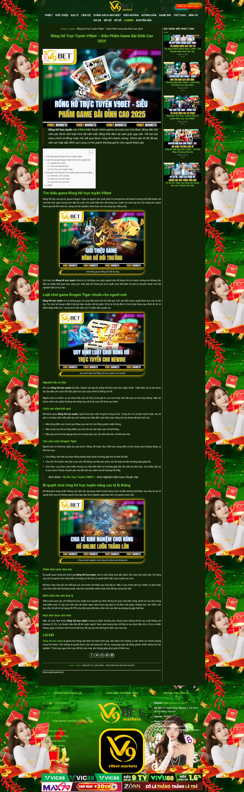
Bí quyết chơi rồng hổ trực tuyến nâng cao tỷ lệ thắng (69, 172)
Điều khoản (131, 15)
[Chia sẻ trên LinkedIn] (112, 655)
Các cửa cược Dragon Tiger (62, 169)
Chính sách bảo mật (107, 15)
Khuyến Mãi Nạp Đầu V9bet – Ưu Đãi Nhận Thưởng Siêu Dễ (182, 89)
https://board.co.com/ (175, 703)
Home (64, 28)
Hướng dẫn (148, 15)
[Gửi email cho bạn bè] (102, 655)
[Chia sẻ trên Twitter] (96, 655)
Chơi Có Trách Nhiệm (56, 703)
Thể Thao (180, 15)
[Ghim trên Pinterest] (107, 655)
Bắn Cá (193, 15)
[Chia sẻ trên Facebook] (91, 655)
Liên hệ (86, 15)
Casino (128, 20)
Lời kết (49, 185)
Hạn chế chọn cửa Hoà (60, 182)
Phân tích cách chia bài (60, 176)
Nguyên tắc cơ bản (58, 163)
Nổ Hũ (108, 20)
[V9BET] (122, 6)
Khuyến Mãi (144, 20)
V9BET (49, 15)
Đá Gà (97, 20)
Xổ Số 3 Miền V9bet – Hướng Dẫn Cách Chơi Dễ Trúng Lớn (182, 156)
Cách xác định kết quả (59, 166)
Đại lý (75, 15)
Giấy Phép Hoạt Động (56, 708)
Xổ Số (118, 20)
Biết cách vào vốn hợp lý (60, 179)
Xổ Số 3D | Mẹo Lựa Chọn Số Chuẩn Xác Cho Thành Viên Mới (182, 122)
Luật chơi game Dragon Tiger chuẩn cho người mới (68, 160)
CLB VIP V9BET (53, 712)
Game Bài (165, 15)
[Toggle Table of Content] (89, 152)
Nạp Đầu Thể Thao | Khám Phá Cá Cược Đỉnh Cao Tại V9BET (183, 55)
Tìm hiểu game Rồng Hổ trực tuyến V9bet (64, 156)
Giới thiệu (61, 15)
